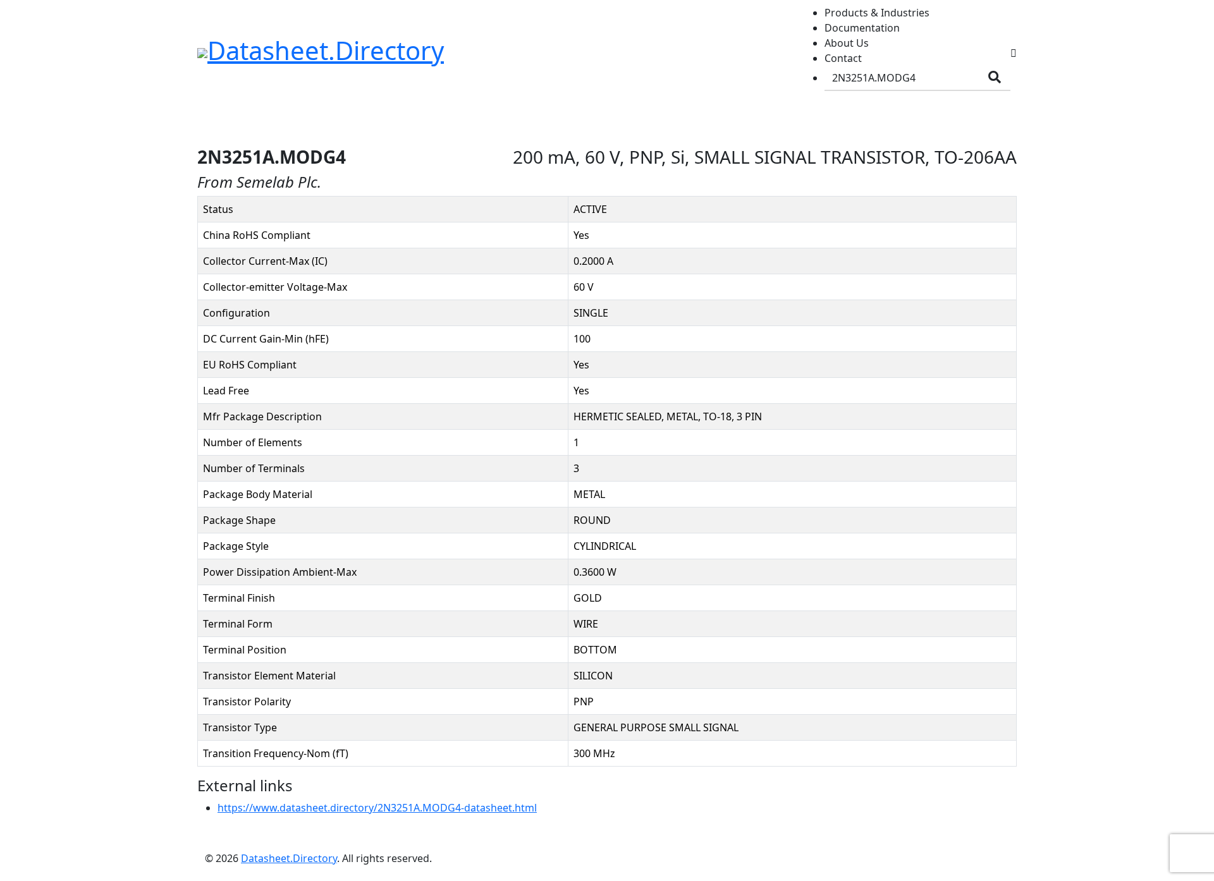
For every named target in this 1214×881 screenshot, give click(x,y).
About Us (847, 43)
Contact (843, 58)
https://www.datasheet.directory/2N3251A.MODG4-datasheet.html (377, 808)
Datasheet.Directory (289, 858)
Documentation (862, 28)
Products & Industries (877, 13)
